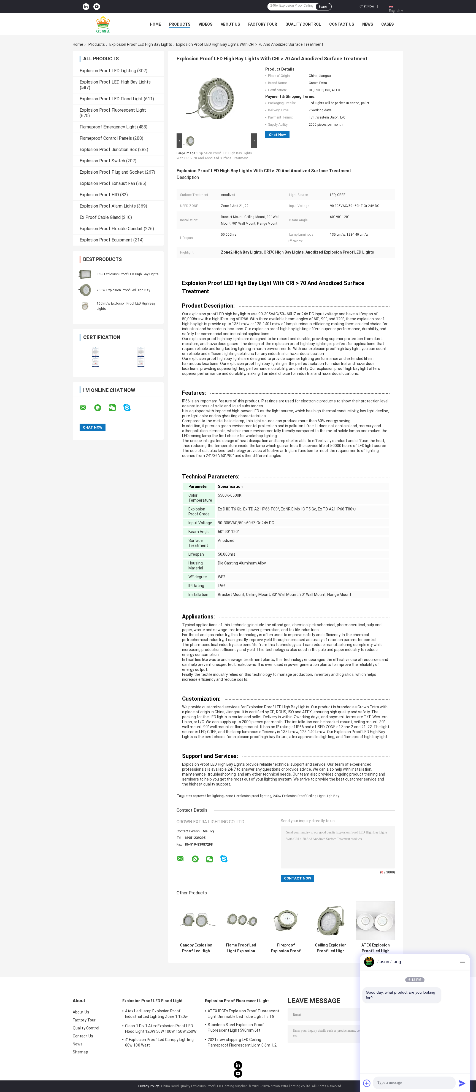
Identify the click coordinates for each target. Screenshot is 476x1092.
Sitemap (80, 1052)
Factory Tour (262, 24)
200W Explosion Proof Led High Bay (123, 290)
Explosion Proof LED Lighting (108, 70)
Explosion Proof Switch (102, 160)
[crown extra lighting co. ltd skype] (130, 407)
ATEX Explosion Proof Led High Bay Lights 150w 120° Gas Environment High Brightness (375, 948)
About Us (230, 24)
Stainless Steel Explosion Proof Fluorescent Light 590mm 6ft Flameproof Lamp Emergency (236, 1028)
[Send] (462, 1083)
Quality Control (303, 24)
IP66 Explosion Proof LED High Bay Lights (128, 274)
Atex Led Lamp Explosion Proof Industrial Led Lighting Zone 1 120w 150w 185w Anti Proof (156, 1014)
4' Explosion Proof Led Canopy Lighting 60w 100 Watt (159, 1042)
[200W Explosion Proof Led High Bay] (85, 290)
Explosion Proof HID (99, 194)
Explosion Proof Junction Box (108, 149)
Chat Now (366, 6)
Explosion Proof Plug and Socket (112, 172)
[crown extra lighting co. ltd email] (86, 408)
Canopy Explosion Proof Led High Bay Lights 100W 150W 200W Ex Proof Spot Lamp (196, 948)
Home (155, 24)
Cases (387, 24)
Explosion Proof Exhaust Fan (107, 183)
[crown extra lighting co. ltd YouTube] (97, 6)
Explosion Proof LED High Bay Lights (140, 44)
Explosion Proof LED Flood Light (111, 98)
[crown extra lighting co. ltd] (103, 24)
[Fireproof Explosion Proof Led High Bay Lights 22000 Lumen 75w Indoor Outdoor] (285, 920)
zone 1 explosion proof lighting (248, 796)
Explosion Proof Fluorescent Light (113, 110)
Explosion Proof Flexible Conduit (111, 228)
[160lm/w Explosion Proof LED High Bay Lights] (85, 306)
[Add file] (367, 1083)
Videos (205, 24)
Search (323, 7)
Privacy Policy (148, 1086)
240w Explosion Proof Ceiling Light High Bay (306, 796)
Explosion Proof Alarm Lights (108, 206)
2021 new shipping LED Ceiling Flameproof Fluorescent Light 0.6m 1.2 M (242, 1043)
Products (179, 24)
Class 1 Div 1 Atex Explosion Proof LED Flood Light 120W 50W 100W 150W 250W (161, 1029)
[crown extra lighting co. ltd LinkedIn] (86, 6)
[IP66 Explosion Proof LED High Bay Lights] (85, 274)
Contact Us (341, 24)
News (367, 24)
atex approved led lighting (205, 796)
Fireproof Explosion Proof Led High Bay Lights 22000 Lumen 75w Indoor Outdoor (285, 948)
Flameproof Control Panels (106, 138)
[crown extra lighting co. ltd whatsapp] (101, 408)
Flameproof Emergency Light (108, 127)
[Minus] (462, 962)
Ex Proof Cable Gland (100, 217)
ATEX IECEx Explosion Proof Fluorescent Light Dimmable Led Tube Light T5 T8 (243, 1014)
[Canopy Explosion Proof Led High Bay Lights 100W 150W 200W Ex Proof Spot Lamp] (196, 920)
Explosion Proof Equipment (106, 240)
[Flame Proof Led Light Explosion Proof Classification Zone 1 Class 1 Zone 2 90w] (240, 920)
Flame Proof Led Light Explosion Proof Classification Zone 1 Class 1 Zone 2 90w (241, 948)
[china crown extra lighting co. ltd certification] (95, 357)
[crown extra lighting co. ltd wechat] (116, 408)
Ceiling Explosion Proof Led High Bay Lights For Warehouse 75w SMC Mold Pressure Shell (331, 948)
